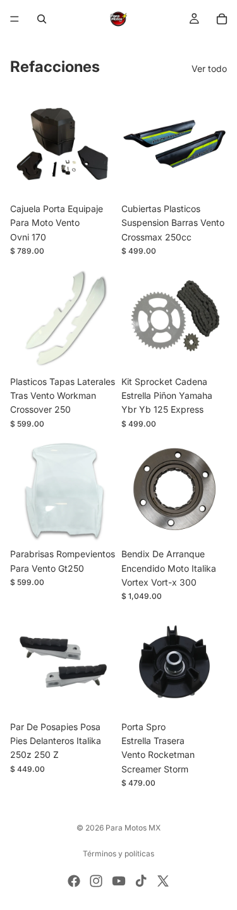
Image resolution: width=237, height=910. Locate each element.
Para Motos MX (133, 827)
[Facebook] (74, 881)
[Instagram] (96, 881)
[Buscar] (42, 19)
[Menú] (14, 18)
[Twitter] (163, 881)
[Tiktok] (141, 881)
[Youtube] (118, 881)
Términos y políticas (118, 853)
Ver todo (209, 68)
